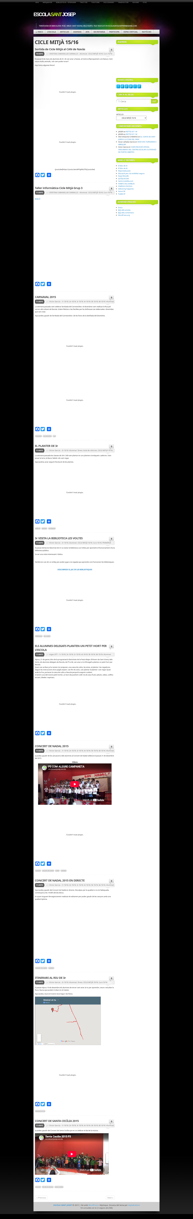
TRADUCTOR (123, 2)
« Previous (41, 1197)
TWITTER (83, 2)
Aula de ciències (90, 450)
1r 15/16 (65, 301)
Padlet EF (121, 194)
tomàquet (52, 528)
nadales (63, 871)
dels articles (124, 210)
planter (44, 528)
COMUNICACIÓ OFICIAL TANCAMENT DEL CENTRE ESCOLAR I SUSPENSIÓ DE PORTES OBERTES (137, 149)
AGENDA (77, 31)
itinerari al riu (40, 1111)
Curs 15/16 (108, 54)
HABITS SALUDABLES (126, 183)
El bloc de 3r (122, 165)
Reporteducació (124, 171)
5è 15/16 (94, 301)
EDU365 (135, 2)
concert (38, 871)
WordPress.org (124, 215)
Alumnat (83, 54)
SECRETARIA (99, 31)
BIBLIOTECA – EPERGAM (66, 2)
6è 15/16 (102, 301)
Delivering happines (126, 189)
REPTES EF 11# (131, 131)
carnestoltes (47, 436)
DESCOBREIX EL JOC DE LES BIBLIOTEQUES (75, 569)
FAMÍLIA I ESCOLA (125, 186)
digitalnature (134, 1205)
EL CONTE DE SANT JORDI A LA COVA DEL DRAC (136, 138)
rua (54, 436)
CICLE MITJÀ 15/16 (95, 54)
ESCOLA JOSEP (54, 14)
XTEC (145, 2)
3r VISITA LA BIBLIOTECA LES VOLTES (59, 538)
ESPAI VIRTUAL (131, 31)
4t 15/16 (87, 301)
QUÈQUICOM (123, 178)
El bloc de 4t (122, 168)
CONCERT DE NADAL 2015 (52, 746)
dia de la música (47, 1187)
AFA (37, 2)
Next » (110, 1197)
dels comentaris (126, 212)
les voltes (47, 636)
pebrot (37, 528)
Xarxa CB (121, 191)
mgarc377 (53, 654)
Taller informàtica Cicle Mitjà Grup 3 (58, 188)
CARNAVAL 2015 (45, 297)
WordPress (93, 1205)
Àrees (80, 450)
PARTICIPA (114, 31)
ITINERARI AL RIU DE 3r (50, 978)
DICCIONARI (108, 2)
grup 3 (37, 199)
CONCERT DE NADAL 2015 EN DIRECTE (60, 880)
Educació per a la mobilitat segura (131, 173)
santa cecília (59, 1187)
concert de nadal (48, 871)
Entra (120, 207)
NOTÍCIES (146, 31)
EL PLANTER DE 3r (46, 446)
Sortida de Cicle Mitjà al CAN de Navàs (60, 49)
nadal (57, 871)
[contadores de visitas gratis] (128, 88)
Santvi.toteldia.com (125, 181)
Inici (40, 31)
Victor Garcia (54, 301)
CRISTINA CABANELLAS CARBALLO (63, 54)
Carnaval (38, 436)
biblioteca (38, 636)
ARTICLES (64, 31)
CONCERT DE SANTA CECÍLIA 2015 (57, 1121)
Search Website (154, 101)
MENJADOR (47, 2)
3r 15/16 (80, 301)
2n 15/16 (72, 301)
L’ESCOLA (51, 31)
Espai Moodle (123, 176)
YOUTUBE (95, 2)
